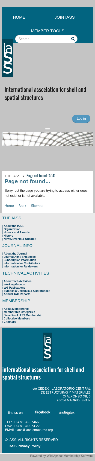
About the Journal (15, 253)
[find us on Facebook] (43, 413)
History (8, 235)
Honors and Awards (17, 232)
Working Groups (14, 284)
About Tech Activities (18, 281)
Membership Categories (19, 312)
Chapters (10, 321)
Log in (81, 118)
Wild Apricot (55, 456)
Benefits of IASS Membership (23, 315)
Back (22, 206)
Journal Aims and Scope (20, 256)
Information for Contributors (22, 263)
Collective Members (17, 318)
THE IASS (12, 176)
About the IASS (14, 226)
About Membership (16, 308)
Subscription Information (20, 260)
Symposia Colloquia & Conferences (27, 291)
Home (9, 206)
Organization (12, 229)
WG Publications (14, 287)
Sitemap (37, 206)
